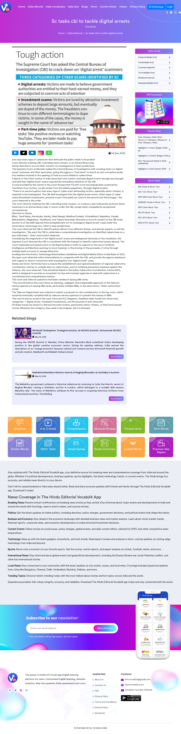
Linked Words (133, 449)
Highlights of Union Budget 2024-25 (153, 149)
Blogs (85, 6)
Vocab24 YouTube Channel (138, 689)
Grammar (20, 429)
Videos (123, 6)
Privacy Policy (137, 6)
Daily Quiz (73, 6)
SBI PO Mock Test (146, 213)
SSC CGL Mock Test (147, 192)
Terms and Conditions (106, 702)
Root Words (161, 429)
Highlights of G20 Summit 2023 (152, 169)
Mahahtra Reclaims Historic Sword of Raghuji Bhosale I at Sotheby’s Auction (75, 372)
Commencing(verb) (146, 68)
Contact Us (100, 685)
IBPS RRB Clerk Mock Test (150, 197)
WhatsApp (157, 6)
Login (170, 6)
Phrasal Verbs (133, 429)
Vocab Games (76, 449)
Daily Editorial (35, 6)
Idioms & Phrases (104, 429)
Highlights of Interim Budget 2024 (153, 156)
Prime (94, 6)
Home (21, 6)
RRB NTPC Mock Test (148, 223)
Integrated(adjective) (147, 57)
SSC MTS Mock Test (147, 218)
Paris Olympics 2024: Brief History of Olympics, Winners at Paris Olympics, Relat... (152, 140)
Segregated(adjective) (148, 83)
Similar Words (20, 449)
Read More (116, 357)
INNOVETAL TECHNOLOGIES (94, 728)
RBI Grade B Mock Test (149, 187)
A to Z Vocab (48, 429)
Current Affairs (108, 6)
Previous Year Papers (161, 451)
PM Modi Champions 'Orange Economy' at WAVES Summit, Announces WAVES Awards (76, 332)
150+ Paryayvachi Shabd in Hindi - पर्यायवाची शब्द (152, 162)
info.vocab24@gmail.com (137, 679)
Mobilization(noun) (146, 78)
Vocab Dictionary (104, 449)
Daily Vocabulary (55, 6)
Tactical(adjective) (146, 73)
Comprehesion (76, 429)
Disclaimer (100, 713)
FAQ (97, 690)
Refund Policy (101, 707)
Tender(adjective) (146, 62)
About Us (99, 679)
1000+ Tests (48, 449)
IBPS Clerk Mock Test (148, 207)
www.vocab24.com (134, 684)
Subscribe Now (105, 628)
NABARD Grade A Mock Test (151, 202)
